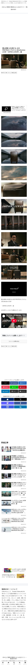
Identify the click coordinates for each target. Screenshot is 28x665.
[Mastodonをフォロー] (7, 403)
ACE (4, 72)
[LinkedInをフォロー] (20, 406)
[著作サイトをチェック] (7, 399)
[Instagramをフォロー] (7, 406)
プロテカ (9, 72)
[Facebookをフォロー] (20, 403)
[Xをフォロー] (20, 399)
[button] (14, 391)
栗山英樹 (15, 72)
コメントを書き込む (14, 341)
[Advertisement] (14, 30)
